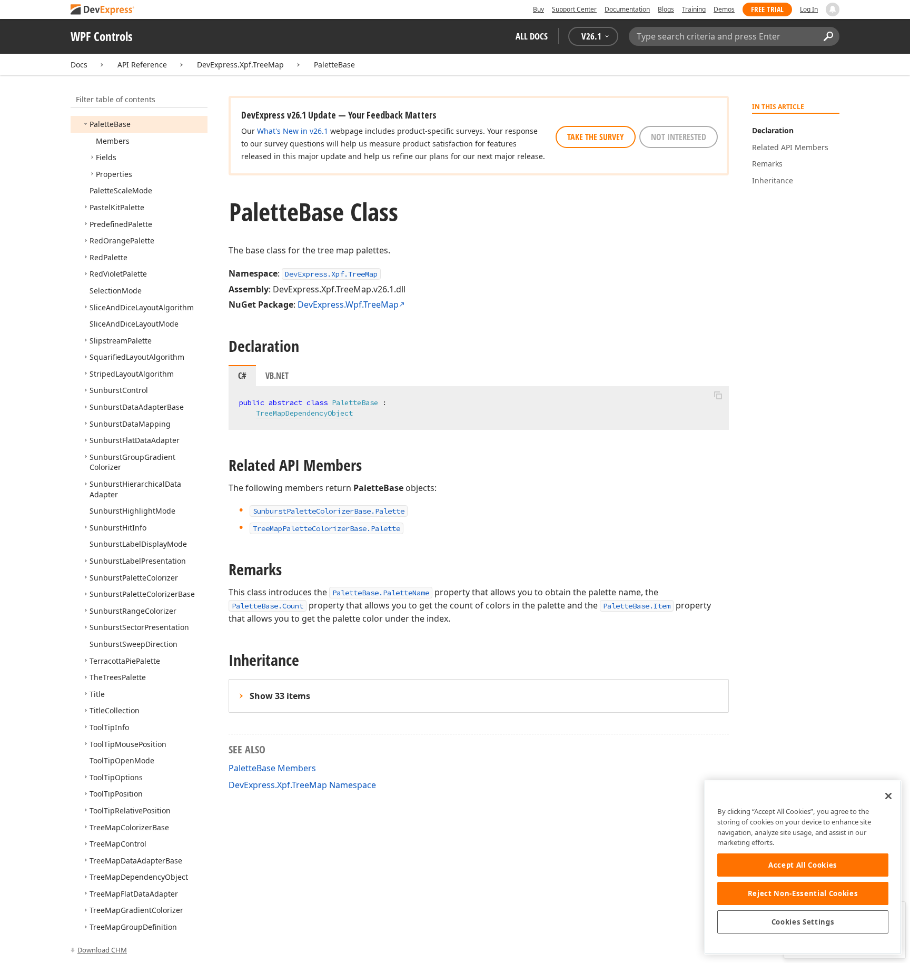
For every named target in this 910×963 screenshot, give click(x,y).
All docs (532, 36)
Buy (538, 9)
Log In (809, 9)
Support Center (574, 9)
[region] (803, 867)
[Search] (828, 36)
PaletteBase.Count (267, 606)
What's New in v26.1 (292, 131)
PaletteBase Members (272, 768)
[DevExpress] (103, 10)
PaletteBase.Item (636, 606)
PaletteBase (334, 65)
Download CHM (102, 950)
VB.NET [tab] (277, 375)
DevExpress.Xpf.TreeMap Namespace (302, 785)
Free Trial (767, 9)
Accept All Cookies (802, 865)
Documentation (627, 9)
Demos (724, 9)
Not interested (678, 137)
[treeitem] (110, 124)
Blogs (666, 9)
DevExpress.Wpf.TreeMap (348, 304)
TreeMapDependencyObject (304, 413)
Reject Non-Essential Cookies (803, 893)
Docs (79, 65)
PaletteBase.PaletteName (380, 592)
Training (694, 9)
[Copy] (718, 395)
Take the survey (595, 137)
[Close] (888, 796)
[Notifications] (832, 9)
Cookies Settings (803, 922)
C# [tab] (242, 375)
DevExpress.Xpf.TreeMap (240, 65)
